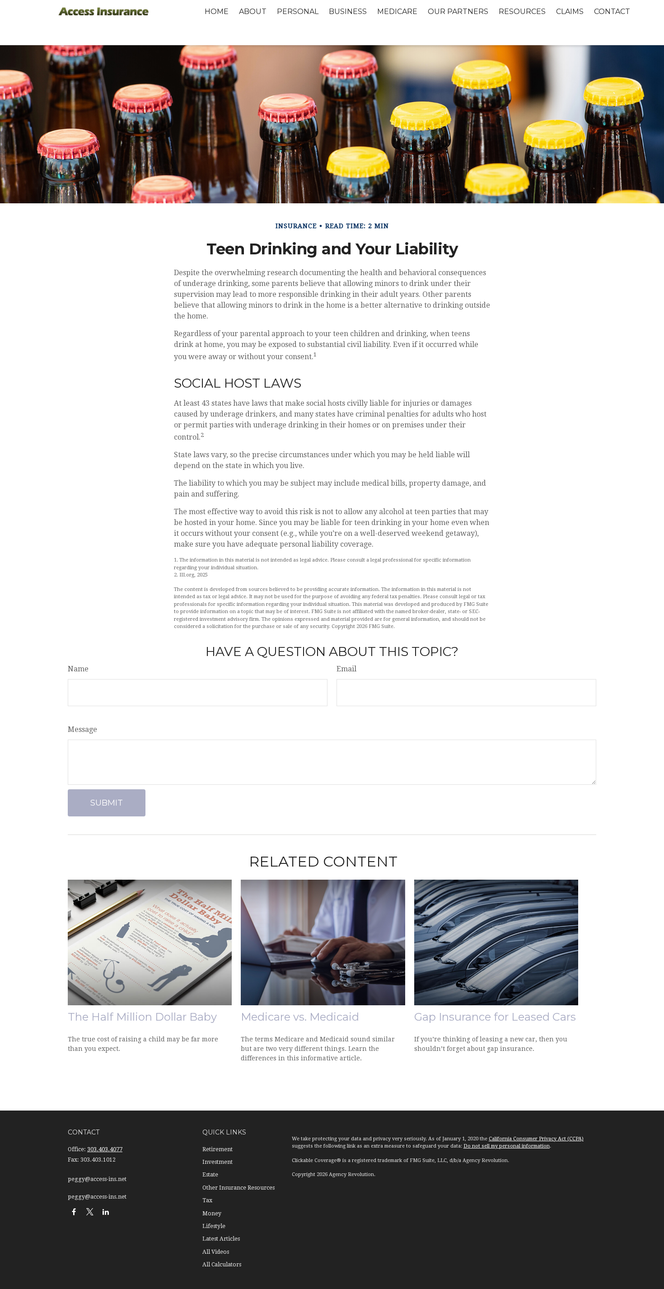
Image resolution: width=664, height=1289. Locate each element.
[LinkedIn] (105, 1211)
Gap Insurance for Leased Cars (495, 1016)
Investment (217, 1162)
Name (78, 669)
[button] (216, 11)
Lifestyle (213, 1226)
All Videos (215, 1252)
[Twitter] (90, 1211)
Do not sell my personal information (506, 1146)
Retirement (217, 1149)
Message (82, 729)
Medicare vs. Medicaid (300, 1016)
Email (346, 669)
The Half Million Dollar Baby (142, 1016)
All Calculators (221, 1264)
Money (211, 1213)
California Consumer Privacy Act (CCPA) (536, 1139)
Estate (210, 1175)
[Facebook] (74, 1211)
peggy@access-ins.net (97, 1179)
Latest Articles (221, 1239)
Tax (207, 1200)
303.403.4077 (104, 1149)
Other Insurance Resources (238, 1188)
